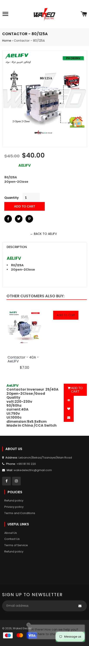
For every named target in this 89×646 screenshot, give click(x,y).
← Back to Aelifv (43, 234)
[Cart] (84, 14)
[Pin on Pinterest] (29, 219)
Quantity (11, 198)
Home (6, 40)
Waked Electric (22, 628)
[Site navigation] (5, 14)
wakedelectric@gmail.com (33, 470)
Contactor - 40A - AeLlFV (23, 359)
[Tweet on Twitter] (18, 219)
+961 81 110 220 (26, 464)
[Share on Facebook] (8, 219)
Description (17, 247)
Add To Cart (66, 315)
